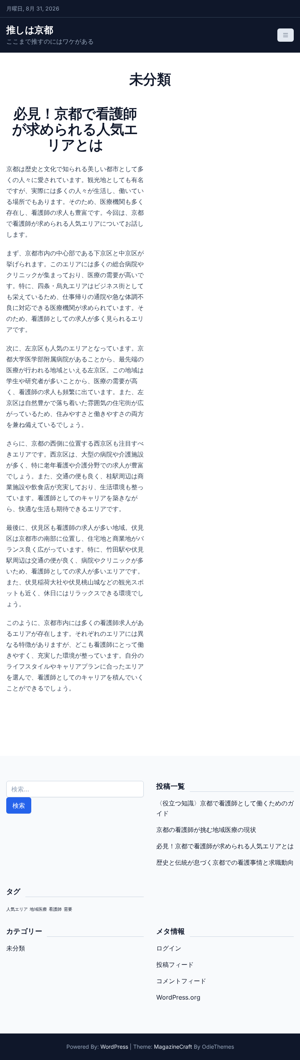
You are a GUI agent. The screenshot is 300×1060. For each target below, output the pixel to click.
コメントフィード (181, 981)
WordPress (114, 1046)
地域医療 (38, 909)
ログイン (168, 948)
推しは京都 (29, 29)
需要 (68, 909)
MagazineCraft (173, 1046)
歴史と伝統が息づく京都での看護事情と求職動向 (225, 862)
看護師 (55, 909)
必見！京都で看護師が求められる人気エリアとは (225, 846)
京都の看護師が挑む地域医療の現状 (206, 829)
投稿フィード (175, 964)
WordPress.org (178, 997)
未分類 (15, 948)
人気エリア (17, 909)
